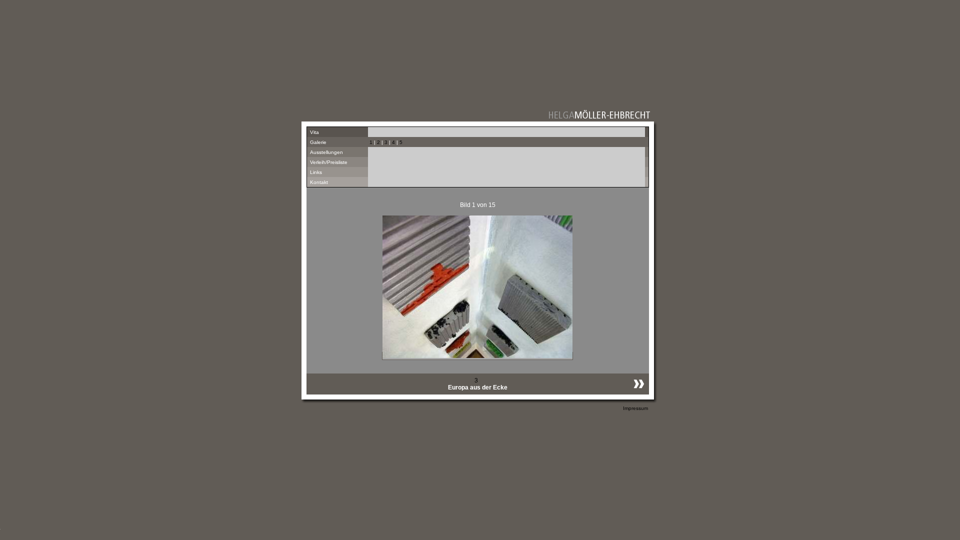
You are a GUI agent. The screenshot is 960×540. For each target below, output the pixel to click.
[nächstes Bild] (636, 391)
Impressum (635, 408)
